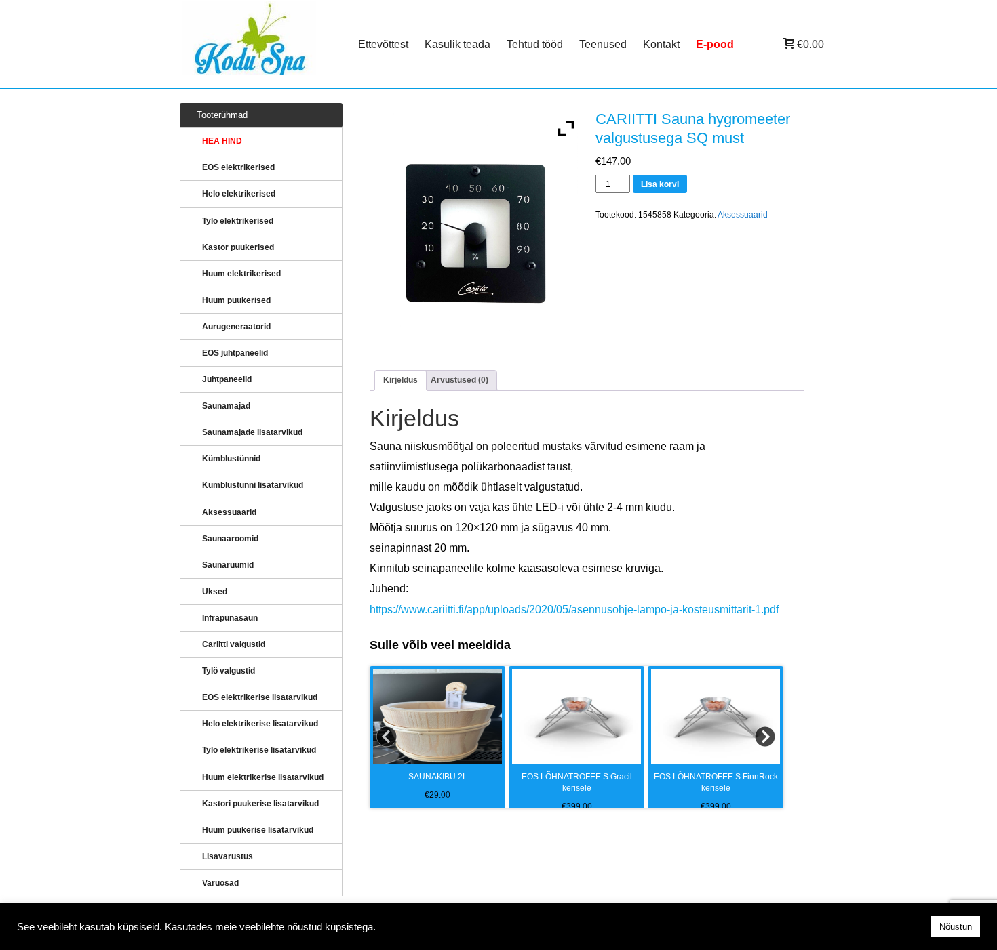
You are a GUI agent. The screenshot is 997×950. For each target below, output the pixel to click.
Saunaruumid (228, 565)
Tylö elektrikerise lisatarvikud (259, 750)
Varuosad (220, 883)
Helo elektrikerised (238, 194)
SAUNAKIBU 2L (437, 776)
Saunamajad (226, 406)
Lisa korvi (660, 184)
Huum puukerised (236, 300)
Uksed (214, 591)
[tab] (400, 380)
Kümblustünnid (231, 458)
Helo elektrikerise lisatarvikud (260, 723)
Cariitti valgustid (233, 644)
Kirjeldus (400, 380)
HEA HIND (222, 141)
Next (766, 737)
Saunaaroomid (230, 538)
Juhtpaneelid (227, 379)
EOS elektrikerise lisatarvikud (259, 697)
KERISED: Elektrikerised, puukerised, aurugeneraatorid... (266, 44)
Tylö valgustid (228, 671)
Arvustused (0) (459, 380)
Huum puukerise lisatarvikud (257, 830)
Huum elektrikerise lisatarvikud (263, 777)
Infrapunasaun (230, 618)
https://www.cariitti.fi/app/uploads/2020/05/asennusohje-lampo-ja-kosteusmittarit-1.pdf (574, 609)
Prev (387, 737)
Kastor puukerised (238, 247)
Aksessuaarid (743, 215)
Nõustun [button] (955, 927)
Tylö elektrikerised (237, 221)
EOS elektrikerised (238, 167)
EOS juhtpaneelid (235, 353)
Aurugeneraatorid (236, 326)
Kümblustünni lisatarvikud (252, 485)
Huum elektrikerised (241, 273)
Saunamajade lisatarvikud (252, 432)
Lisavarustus (227, 856)
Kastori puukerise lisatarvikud (260, 803)
